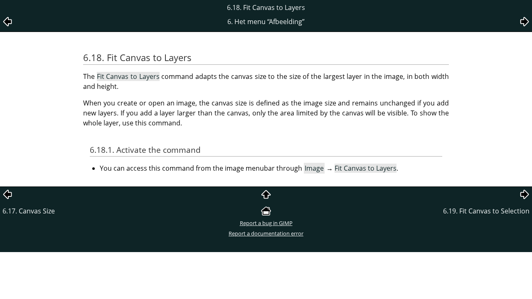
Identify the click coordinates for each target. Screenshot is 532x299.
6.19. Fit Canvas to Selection (486, 211)
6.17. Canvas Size (28, 211)
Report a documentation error (266, 233)
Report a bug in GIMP (266, 223)
